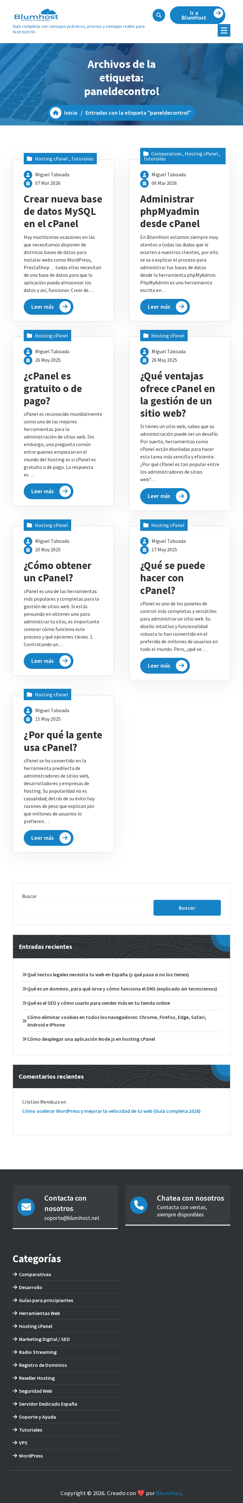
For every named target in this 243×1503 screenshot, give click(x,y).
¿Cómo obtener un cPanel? (57, 571)
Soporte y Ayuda (37, 1417)
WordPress (31, 1455)
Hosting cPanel (51, 158)
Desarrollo (30, 1287)
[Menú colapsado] (224, 30)
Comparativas (166, 153)
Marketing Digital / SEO (44, 1339)
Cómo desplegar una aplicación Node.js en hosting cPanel (91, 1039)
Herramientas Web (39, 1313)
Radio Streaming (38, 1352)
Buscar (29, 896)
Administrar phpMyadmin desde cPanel (170, 211)
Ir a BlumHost (194, 15)
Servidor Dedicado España (48, 1404)
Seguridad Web (35, 1391)
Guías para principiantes (46, 1300)
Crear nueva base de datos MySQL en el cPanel (63, 211)
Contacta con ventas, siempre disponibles (182, 1210)
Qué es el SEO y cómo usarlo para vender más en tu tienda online (98, 1003)
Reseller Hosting (37, 1378)
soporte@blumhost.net (71, 1217)
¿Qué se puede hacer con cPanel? (172, 578)
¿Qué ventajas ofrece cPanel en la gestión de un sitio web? (177, 394)
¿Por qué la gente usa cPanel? (63, 741)
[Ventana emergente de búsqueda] (159, 15)
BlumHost (168, 1493)
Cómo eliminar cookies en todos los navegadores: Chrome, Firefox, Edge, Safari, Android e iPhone (116, 1021)
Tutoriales (82, 158)
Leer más (42, 306)
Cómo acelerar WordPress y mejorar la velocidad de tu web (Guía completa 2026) (111, 1111)
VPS (23, 1442)
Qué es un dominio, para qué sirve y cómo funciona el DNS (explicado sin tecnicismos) (122, 988)
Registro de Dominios (43, 1365)
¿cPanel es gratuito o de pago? (53, 388)
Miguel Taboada (52, 174)
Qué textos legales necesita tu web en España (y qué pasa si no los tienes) (108, 974)
